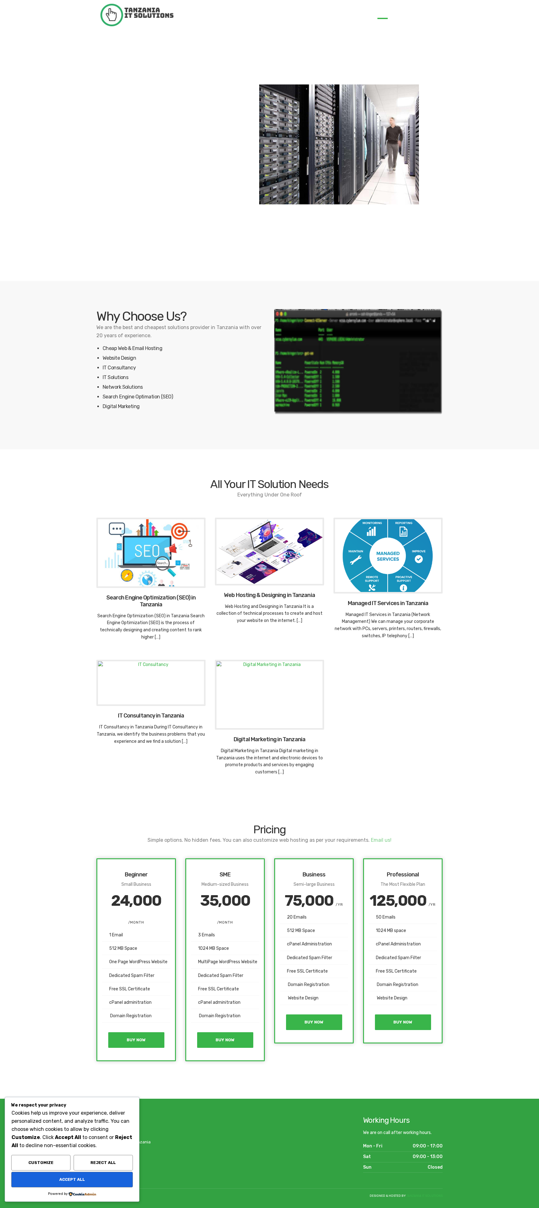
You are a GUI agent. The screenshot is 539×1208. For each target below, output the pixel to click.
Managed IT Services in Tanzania (388, 603)
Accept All (72, 1179)
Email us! (381, 840)
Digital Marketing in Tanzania (269, 739)
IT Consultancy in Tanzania (151, 715)
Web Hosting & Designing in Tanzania (269, 595)
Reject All (103, 1162)
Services (405, 14)
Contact (434, 14)
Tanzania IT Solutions (424, 1196)
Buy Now (136, 1040)
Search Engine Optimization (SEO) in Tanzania (151, 601)
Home (382, 14)
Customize (40, 1162)
